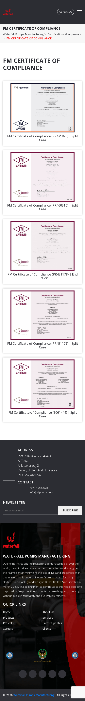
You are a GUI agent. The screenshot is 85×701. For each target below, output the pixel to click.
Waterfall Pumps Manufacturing (34, 695)
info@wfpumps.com (41, 492)
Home (7, 612)
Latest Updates (52, 623)
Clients (46, 628)
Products (8, 617)
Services (47, 617)
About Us (48, 612)
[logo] (8, 12)
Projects (8, 623)
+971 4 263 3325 (38, 487)
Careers (8, 628)
